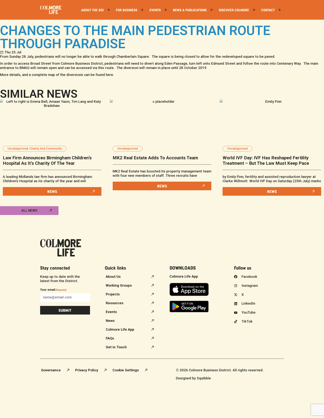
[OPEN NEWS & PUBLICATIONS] (211, 10)
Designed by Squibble (193, 378)
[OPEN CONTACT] (279, 10)
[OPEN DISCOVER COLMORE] (254, 10)
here (109, 75)
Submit (64, 310)
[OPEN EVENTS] (165, 10)
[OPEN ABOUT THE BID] (108, 10)
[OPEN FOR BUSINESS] (142, 10)
